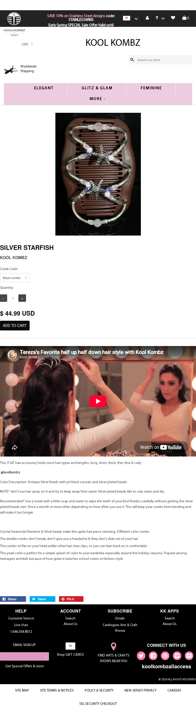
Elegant (44, 88)
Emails (120, 618)
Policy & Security (99, 691)
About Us (71, 624)
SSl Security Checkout (98, 704)
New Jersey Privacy (140, 691)
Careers (174, 691)
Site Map (22, 691)
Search (70, 618)
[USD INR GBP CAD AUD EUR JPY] (27, 45)
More (96, 99)
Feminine (151, 88)
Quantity (6, 288)
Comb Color (9, 269)
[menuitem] (14, 24)
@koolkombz (10, 472)
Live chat (21, 625)
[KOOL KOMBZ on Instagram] (177, 657)
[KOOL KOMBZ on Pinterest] (165, 657)
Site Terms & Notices (57, 691)
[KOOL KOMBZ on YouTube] (189, 657)
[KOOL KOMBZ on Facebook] (153, 657)
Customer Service (21, 618)
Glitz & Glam (97, 88)
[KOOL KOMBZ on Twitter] (141, 657)
